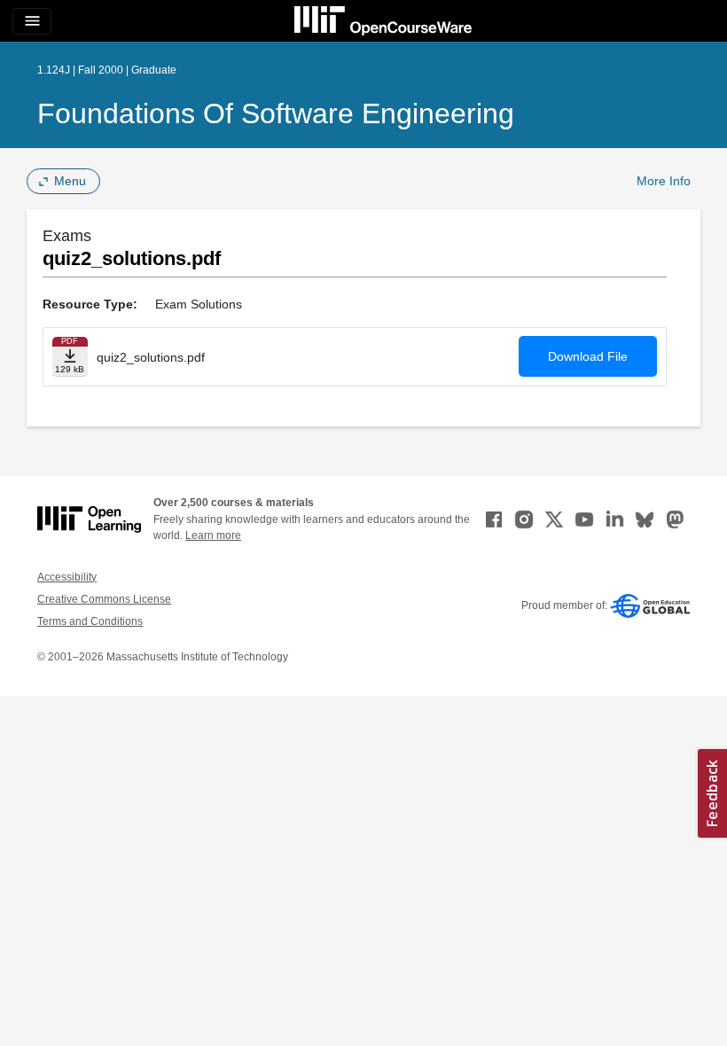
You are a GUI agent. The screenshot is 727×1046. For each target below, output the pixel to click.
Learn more (213, 535)
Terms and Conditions (90, 621)
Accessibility (67, 577)
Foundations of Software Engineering (275, 113)
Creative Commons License (104, 599)
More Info (664, 181)
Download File (588, 356)
